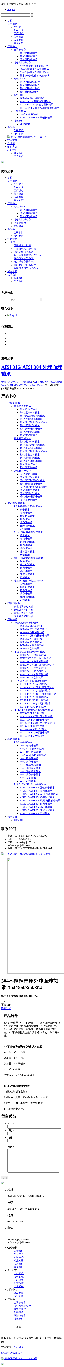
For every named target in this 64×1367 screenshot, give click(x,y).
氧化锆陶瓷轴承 (28, 53)
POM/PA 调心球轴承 (31, 642)
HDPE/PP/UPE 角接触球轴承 (35, 690)
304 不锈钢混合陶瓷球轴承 (34, 69)
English (11, 9)
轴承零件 (19, 120)
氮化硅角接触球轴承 (31, 448)
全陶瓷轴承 (20, 49)
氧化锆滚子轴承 (28, 409)
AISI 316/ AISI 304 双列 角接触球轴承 (40, 800)
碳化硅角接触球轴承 (31, 483)
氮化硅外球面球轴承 (31, 461)
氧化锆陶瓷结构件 (30, 82)
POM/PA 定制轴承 (29, 648)
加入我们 (19, 156)
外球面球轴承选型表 (25, 265)
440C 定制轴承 (28, 781)
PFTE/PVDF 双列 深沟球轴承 (36, 658)
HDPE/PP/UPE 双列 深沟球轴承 (37, 687)
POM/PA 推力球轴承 (31, 639)
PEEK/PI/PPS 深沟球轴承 (33, 713)
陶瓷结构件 (20, 78)
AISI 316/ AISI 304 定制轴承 (35, 813)
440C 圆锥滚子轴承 (30, 771)
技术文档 (12, 140)
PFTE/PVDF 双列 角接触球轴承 (37, 664)
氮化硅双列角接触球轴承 (33, 451)
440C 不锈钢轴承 (29, 114)
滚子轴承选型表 (22, 245)
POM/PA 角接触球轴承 (32, 632)
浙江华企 (19, 1347)
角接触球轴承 (27, 516)
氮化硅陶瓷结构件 (30, 85)
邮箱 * (10, 1130)
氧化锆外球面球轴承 (31, 428)
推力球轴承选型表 (24, 261)
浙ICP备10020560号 (12, 1352)
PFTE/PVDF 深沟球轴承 (33, 655)
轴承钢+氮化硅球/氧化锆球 (34, 75)
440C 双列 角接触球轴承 (33, 755)
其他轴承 (25, 124)
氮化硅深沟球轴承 (30, 441)
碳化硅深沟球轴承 (30, 477)
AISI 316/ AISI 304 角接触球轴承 (37, 797)
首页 (9, 20)
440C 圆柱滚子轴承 (30, 768)
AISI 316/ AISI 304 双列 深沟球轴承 (39, 794)
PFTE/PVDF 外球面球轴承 (34, 674)
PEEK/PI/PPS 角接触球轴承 (34, 719)
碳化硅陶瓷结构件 (30, 91)
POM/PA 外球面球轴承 (32, 645)
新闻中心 (12, 127)
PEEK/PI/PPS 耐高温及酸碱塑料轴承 (39, 108)
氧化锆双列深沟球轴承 (32, 415)
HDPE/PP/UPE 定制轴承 (33, 706)
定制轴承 (25, 529)
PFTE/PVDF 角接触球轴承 (34, 661)
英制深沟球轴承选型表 (26, 268)
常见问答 (19, 43)
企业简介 (19, 27)
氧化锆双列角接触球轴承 (33, 422)
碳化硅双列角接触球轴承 (33, 487)
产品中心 (12, 46)
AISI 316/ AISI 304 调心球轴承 (36, 807)
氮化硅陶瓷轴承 (28, 56)
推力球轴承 (26, 519)
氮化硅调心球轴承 (30, 457)
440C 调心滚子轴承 (30, 774)
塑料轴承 (19, 95)
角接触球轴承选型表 (25, 248)
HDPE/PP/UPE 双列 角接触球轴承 (38, 694)
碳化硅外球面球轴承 (31, 496)
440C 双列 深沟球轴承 (32, 748)
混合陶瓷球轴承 (22, 62)
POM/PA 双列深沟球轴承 (33, 629)
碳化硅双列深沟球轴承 (32, 480)
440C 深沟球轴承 (29, 745)
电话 (9, 1137)
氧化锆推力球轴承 (30, 432)
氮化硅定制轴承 (28, 467)
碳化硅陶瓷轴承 (28, 59)
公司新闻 (19, 130)
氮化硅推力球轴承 (30, 454)
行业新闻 (19, 133)
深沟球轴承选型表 (24, 252)
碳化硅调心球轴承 (30, 493)
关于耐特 (12, 23)
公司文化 (19, 30)
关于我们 (19, 1251)
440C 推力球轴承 (29, 758)
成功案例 (19, 40)
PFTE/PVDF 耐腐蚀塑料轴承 (35, 101)
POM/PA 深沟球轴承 (31, 626)
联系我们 (12, 150)
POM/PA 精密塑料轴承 (32, 98)
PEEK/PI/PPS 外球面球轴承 (34, 732)
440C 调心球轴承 (29, 761)
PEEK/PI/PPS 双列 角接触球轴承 (37, 723)
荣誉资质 (19, 36)
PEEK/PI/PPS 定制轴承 (32, 736)
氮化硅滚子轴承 (28, 464)
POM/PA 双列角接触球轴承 (34, 635)
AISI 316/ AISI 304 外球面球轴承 (25, 385)
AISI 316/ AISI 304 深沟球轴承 (36, 791)
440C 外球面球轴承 (30, 765)
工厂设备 (19, 33)
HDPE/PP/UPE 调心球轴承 (34, 700)
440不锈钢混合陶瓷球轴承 (34, 66)
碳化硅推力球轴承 (30, 490)
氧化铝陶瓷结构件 (30, 88)
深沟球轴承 (26, 512)
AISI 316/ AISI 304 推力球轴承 (36, 803)
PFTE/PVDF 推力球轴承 (33, 668)
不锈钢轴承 (20, 111)
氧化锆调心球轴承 (30, 425)
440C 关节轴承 (28, 778)
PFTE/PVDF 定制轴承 (31, 677)
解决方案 (12, 146)
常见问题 (19, 1260)
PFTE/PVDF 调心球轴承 (33, 671)
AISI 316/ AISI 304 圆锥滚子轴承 (37, 787)
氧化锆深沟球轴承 (30, 412)
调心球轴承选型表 (24, 258)
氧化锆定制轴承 (28, 435)
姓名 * (10, 1123)
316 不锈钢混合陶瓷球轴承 (34, 72)
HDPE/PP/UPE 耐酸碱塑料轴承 (36, 104)
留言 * (10, 1147)
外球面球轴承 (27, 525)
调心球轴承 (26, 522)
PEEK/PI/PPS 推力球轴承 (33, 726)
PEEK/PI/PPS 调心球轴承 (33, 729)
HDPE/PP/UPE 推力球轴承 (34, 697)
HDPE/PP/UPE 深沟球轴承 (34, 684)
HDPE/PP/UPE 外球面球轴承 (35, 703)
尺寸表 (11, 143)
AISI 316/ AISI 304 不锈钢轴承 (36, 117)
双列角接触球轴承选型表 (27, 255)
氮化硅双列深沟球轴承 (32, 445)
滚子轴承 (25, 509)
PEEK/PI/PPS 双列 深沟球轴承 (36, 716)
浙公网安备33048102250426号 (20, 1358)
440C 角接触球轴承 (30, 752)
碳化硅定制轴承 (28, 500)
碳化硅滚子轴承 (28, 474)
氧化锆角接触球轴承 (31, 419)
